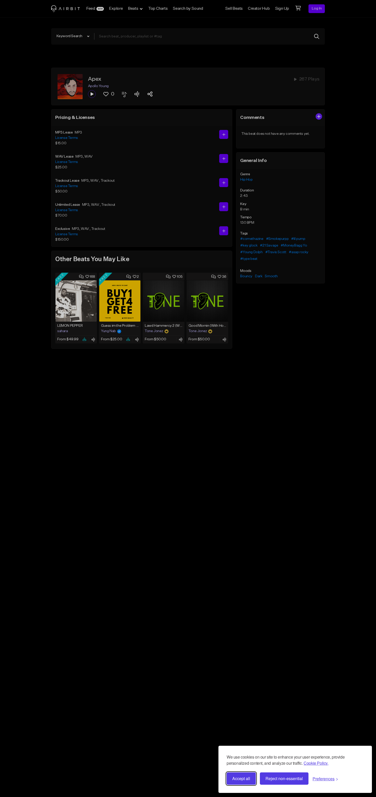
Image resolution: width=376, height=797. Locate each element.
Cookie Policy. (316, 763)
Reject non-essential (284, 778)
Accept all (241, 778)
